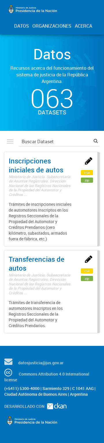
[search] (96, 141)
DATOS (21, 26)
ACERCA (83, 26)
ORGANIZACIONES (51, 26)
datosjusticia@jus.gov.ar (41, 362)
